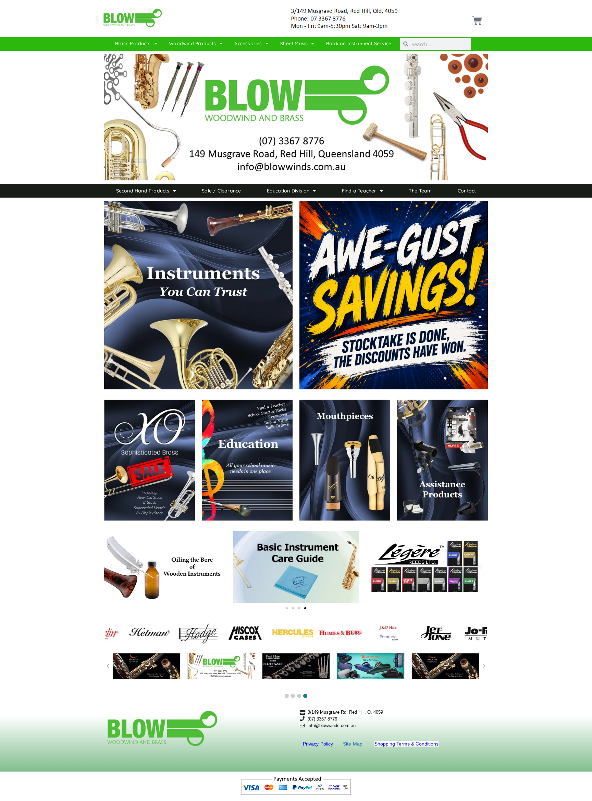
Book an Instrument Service (358, 43)
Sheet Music (294, 43)
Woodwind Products (192, 43)
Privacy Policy (319, 744)
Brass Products (133, 43)
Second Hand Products (143, 191)
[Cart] (476, 18)
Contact (467, 191)
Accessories (248, 43)
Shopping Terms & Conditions (406, 744)
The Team (420, 191)
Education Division (288, 191)
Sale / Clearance (221, 191)
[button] (111, 566)
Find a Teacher (359, 191)
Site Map (353, 744)
